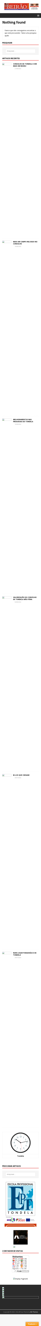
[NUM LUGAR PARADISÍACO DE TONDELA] (6, 1123)
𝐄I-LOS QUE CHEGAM (21, 775)
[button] (37, 15)
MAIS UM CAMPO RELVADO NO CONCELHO (25, 243)
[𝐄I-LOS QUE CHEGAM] (6, 946)
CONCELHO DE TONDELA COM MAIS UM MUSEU (25, 65)
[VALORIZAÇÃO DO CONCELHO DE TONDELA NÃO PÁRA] (6, 768)
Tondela (20, 1156)
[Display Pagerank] (20, 1279)
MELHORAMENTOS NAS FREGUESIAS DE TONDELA (23, 420)
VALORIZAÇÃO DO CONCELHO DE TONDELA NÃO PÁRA (25, 598)
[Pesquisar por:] (20, 51)
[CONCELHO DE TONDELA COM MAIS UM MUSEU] (6, 234)
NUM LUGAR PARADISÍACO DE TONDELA (24, 954)
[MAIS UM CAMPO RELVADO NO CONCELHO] (6, 412)
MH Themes (34, 1312)
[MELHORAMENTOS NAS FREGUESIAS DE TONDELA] (6, 590)
